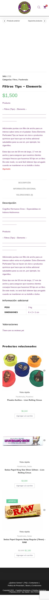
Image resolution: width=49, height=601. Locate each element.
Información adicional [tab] (24, 189)
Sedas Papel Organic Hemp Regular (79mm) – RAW (24, 540)
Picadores (29, 397)
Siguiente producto (35, 21)
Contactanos (34, 583)
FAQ (25, 583)
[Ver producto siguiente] (45, 21)
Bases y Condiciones (33, 586)
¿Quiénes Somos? (15, 583)
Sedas (29, 466)
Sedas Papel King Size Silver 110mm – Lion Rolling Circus (24, 471)
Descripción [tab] (24, 183)
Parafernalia (23, 80)
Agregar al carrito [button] (24, 416)
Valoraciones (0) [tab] (24, 195)
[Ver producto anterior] (4, 21)
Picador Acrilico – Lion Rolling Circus (24, 400)
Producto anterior (13, 21)
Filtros (15, 80)
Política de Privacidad (16, 586)
